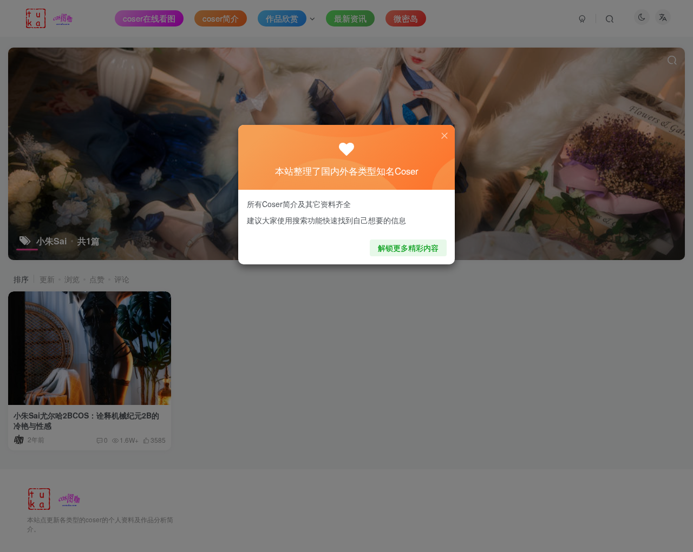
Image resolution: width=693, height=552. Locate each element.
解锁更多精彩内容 (408, 247)
